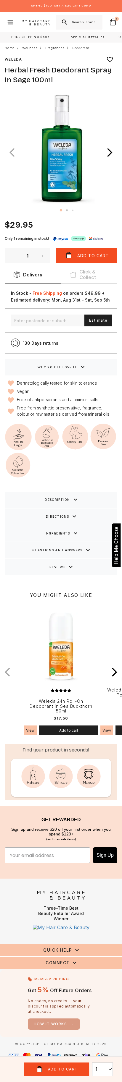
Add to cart (68, 730)
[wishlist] (109, 59)
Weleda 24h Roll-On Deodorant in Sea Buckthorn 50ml (61, 706)
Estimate (98, 320)
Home (10, 48)
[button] (109, 152)
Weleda (13, 59)
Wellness (29, 48)
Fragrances (55, 48)
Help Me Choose (116, 545)
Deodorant (80, 48)
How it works (54, 1023)
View (30, 730)
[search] (64, 22)
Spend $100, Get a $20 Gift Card (61, 5)
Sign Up (105, 855)
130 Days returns (40, 343)
